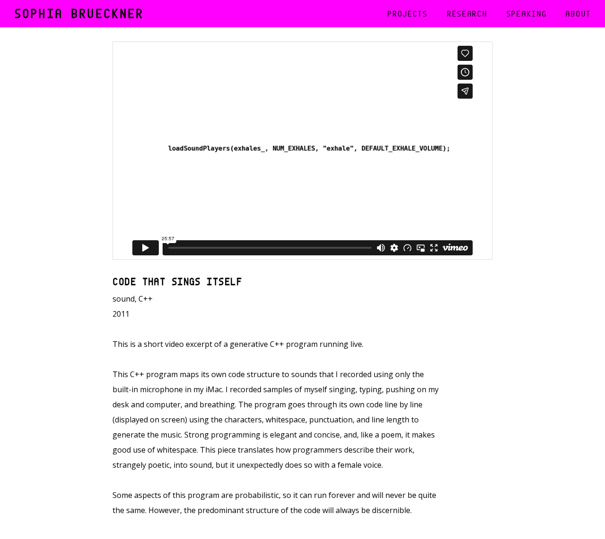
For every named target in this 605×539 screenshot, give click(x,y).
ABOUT (578, 13)
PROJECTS (407, 13)
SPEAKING (526, 13)
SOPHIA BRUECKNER (79, 11)
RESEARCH (467, 13)
